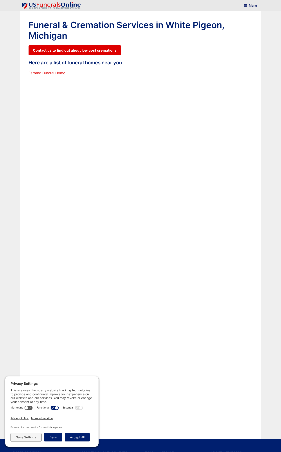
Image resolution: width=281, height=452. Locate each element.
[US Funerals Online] (51, 5)
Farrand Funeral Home (47, 73)
